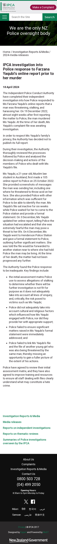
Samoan (16, 514)
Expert (23, 532)
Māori (15, 509)
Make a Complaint (43, 7)
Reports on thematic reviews (20, 433)
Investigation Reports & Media (21, 416)
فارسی (27, 514)
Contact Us (28, 473)
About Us (28, 459)
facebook (33, 502)
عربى (42, 509)
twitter (26, 502)
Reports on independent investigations (26, 427)
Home (8, 8)
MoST (46, 532)
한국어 (32, 509)
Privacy (21, 527)
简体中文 (40, 514)
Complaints (28, 464)
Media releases (12, 422)
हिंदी (23, 509)
